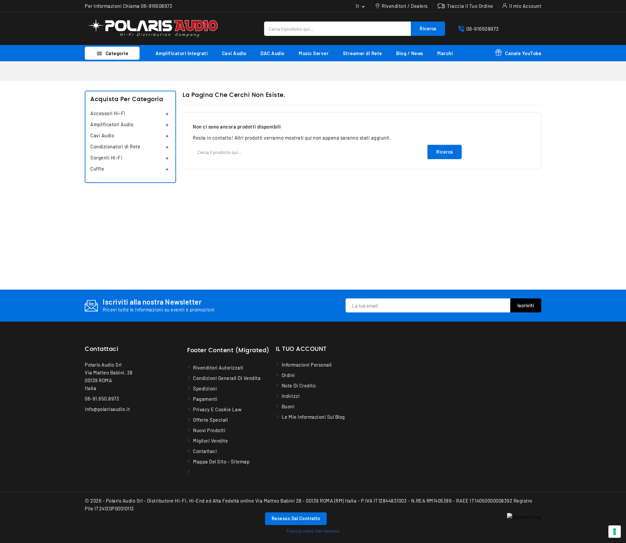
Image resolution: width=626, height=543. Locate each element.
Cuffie (97, 169)
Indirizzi (291, 396)
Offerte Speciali (210, 420)
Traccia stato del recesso (313, 531)
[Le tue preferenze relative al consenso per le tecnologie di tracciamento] (614, 531)
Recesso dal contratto (296, 518)
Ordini (288, 375)
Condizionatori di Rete (115, 146)
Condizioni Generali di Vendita (227, 378)
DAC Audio (273, 53)
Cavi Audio (234, 53)
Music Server (314, 53)
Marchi (445, 53)
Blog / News (409, 53)
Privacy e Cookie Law (217, 409)
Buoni (288, 406)
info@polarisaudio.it (107, 409)
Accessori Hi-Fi (108, 113)
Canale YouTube (523, 53)
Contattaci (101, 349)
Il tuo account (301, 349)
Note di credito (299, 385)
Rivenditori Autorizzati (218, 367)
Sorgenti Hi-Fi (106, 157)
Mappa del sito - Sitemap (221, 461)
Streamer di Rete (362, 53)
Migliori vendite (210, 441)
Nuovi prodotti (209, 430)
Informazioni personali (307, 365)
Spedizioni (205, 388)
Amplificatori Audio (112, 124)
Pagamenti (205, 399)
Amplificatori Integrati (182, 53)
